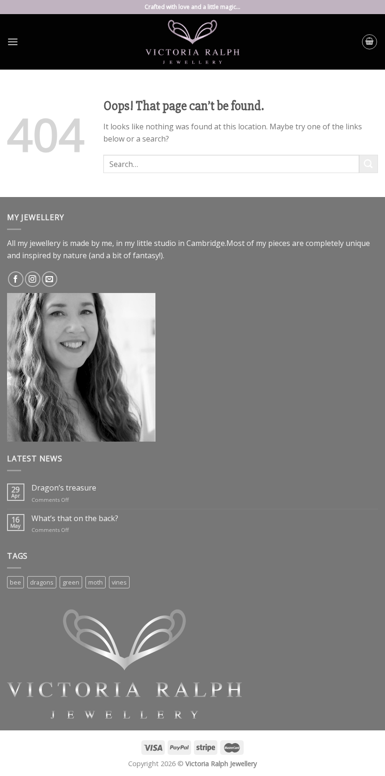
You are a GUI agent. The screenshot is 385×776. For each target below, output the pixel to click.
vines (119, 582)
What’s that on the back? (74, 518)
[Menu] (12, 41)
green (70, 582)
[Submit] (368, 164)
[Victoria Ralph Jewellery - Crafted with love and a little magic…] (192, 41)
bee (15, 582)
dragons (42, 582)
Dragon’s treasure (63, 487)
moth (95, 582)
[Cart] (369, 41)
